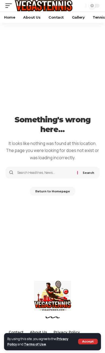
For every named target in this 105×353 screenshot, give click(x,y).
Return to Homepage (52, 191)
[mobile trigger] (10, 5)
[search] (80, 5)
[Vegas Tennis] (43, 5)
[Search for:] (45, 173)
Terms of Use (35, 344)
